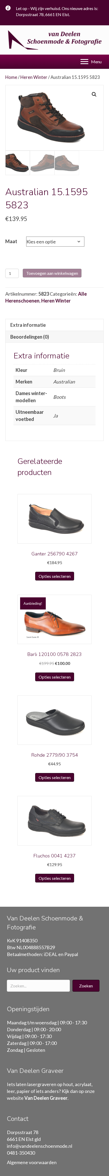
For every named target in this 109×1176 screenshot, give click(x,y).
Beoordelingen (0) (29, 337)
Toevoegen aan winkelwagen (52, 273)
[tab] (54, 325)
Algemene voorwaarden (32, 1162)
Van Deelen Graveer (45, 1098)
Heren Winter (33, 77)
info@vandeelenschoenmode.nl (39, 1146)
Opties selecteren (55, 576)
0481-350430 (21, 1153)
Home (11, 77)
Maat (11, 241)
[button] (85, 986)
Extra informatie (28, 325)
